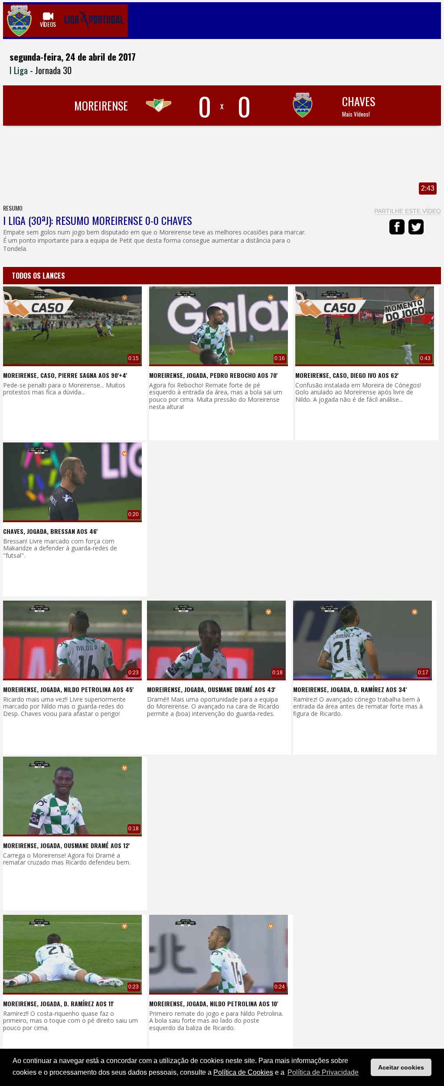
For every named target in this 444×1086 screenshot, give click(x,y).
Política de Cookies (243, 1072)
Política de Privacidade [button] (323, 1072)
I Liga (19, 70)
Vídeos (48, 24)
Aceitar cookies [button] (401, 1067)
